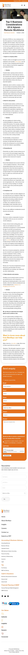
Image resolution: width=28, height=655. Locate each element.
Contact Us (24, 1)
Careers (4, 528)
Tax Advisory (4, 567)
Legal (2, 561)
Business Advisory (5, 545)
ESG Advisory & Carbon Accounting (8, 551)
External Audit (4, 579)
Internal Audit (4, 581)
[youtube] (5, 596)
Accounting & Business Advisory (12, 540)
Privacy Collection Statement (14, 652)
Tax (2, 565)
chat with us (14, 343)
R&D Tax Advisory (5, 570)
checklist (8, 239)
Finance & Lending (5, 553)
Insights (3, 524)
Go (4, 499)
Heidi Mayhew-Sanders (9, 32)
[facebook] (8, 596)
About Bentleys (6, 520)
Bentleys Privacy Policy (20, 650)
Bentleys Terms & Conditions (9, 650)
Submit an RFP (17, 1)
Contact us (4, 532)
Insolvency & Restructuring (7, 556)
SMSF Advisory (4, 590)
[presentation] (14, 450)
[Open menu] (22, 5)
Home (3, 516)
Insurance (3, 559)
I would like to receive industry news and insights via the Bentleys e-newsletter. (14, 441)
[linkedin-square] (2, 596)
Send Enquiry (7, 455)
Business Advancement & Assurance (9, 576)
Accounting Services (5, 543)
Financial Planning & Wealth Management (10, 587)
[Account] (24, 5)
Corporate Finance (5, 548)
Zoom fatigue (18, 61)
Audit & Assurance (7, 573)
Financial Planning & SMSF (10, 585)
